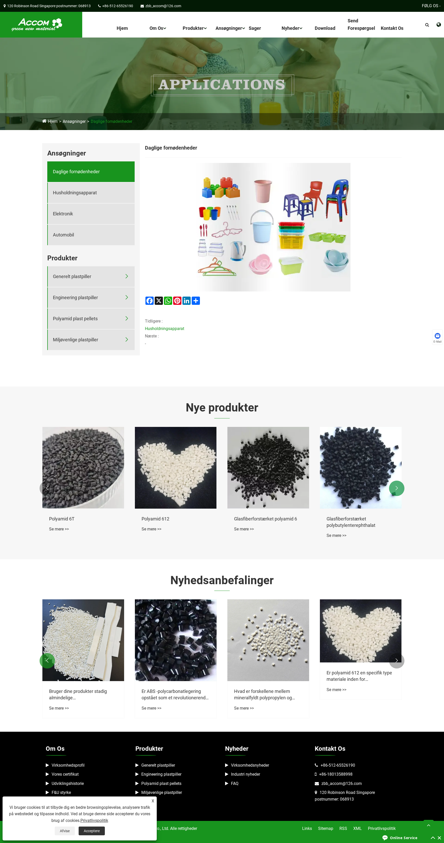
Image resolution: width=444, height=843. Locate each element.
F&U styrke (61, 792)
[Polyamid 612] (176, 468)
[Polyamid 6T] (83, 468)
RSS (343, 828)
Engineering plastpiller (75, 297)
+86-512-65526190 (338, 765)
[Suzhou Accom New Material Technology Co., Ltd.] (36, 24)
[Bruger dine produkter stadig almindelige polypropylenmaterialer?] (83, 640)
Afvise (65, 831)
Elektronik (63, 213)
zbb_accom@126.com (341, 783)
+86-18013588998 (336, 774)
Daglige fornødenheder (111, 121)
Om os (156, 28)
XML (357, 828)
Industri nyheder (245, 774)
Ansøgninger (229, 28)
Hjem (122, 28)
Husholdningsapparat (75, 192)
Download (325, 28)
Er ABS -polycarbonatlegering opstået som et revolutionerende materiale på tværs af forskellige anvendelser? (175, 695)
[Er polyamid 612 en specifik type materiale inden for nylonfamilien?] (361, 631)
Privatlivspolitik (382, 828)
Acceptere (92, 831)
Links (307, 828)
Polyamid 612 (155, 518)
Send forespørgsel (361, 24)
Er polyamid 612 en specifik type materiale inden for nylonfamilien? (359, 676)
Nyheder (290, 28)
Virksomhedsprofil (68, 765)
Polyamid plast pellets (75, 318)
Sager (255, 28)
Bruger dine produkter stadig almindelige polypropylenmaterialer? (78, 695)
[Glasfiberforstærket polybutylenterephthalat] (361, 468)
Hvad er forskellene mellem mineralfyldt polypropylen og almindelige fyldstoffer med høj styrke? (265, 695)
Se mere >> (59, 529)
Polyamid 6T (62, 518)
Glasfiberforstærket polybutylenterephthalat (351, 522)
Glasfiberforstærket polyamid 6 (265, 518)
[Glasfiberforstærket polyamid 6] (268, 468)
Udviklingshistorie (68, 783)
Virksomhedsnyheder (250, 765)
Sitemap (325, 828)
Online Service (403, 837)
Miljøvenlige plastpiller (75, 339)
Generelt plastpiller (72, 276)
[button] (47, 488)
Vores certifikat (65, 774)
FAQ (234, 783)
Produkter (193, 28)
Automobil (63, 234)
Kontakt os (392, 28)
